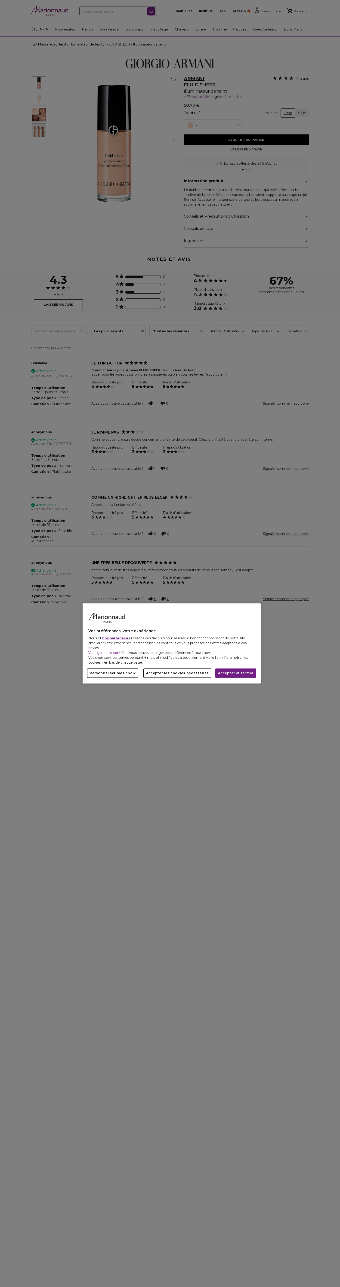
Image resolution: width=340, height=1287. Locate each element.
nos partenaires (116, 638)
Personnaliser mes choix (113, 673)
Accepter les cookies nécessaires (177, 673)
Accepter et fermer (235, 673)
